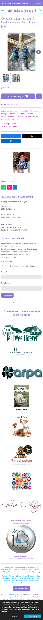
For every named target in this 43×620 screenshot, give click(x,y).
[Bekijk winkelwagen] (40, 10)
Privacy (25, 599)
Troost (29, 583)
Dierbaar (31, 576)
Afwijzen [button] (15, 616)
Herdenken (6, 578)
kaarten (37, 578)
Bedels (25, 576)
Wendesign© (12, 594)
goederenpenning (32, 567)
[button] (6, 78)
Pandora (14, 583)
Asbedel (4, 576)
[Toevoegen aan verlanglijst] (39, 96)
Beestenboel (8, 567)
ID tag (14, 570)
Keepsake (7, 581)
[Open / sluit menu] (2, 10)
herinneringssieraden (27, 578)
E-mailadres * (6, 283)
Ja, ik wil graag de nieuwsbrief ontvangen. (21, 266)
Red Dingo (32, 572)
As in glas (18, 576)
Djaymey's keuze (19, 567)
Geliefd (37, 576)
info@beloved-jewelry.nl (15, 217)
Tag (38, 572)
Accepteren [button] (32, 616)
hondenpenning (6, 570)
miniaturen (32, 570)
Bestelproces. (31, 599)
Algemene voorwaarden (15, 599)
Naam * (4, 272)
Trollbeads (22, 583)
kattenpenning (22, 570)
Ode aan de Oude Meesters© (28, 581)
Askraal (11, 576)
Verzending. (38, 599)
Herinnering (15, 578)
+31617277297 (16, 214)
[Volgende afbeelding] (38, 52)
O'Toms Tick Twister (15, 572)
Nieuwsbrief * (6, 262)
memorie (15, 581)
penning (25, 572)
